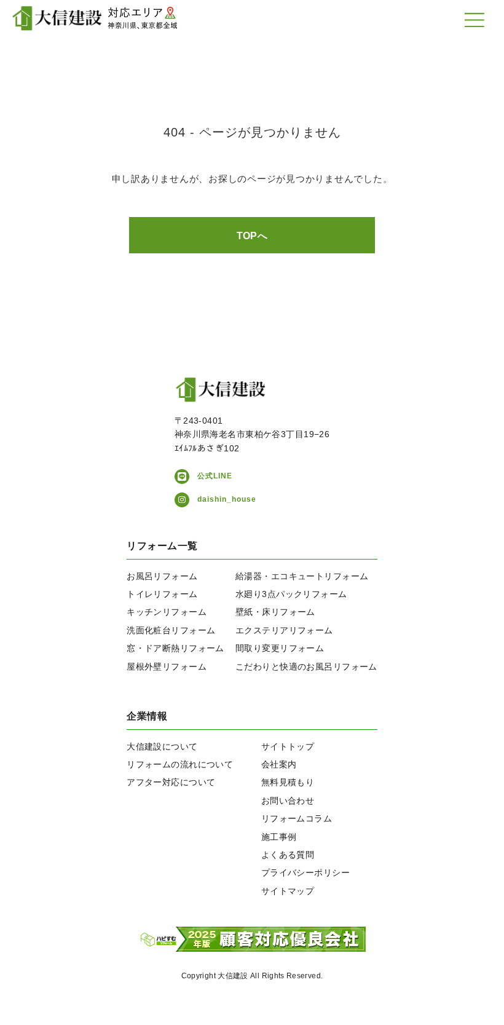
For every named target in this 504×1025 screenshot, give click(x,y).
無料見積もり (288, 782)
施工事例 (279, 837)
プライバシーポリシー (305, 872)
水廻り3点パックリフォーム (291, 594)
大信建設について (162, 746)
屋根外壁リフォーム (167, 666)
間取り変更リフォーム (279, 648)
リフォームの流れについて (180, 764)
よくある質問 (288, 855)
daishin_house (226, 499)
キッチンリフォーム (167, 612)
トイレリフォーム (162, 594)
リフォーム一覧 (162, 545)
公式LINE (214, 476)
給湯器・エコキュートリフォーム (301, 576)
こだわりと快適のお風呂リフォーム (306, 666)
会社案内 (279, 764)
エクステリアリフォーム (284, 630)
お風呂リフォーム (162, 576)
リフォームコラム (296, 818)
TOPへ (252, 236)
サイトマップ (288, 891)
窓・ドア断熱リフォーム (175, 648)
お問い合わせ (288, 800)
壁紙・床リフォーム (275, 612)
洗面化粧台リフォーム (171, 630)
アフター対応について (171, 782)
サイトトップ (288, 746)
